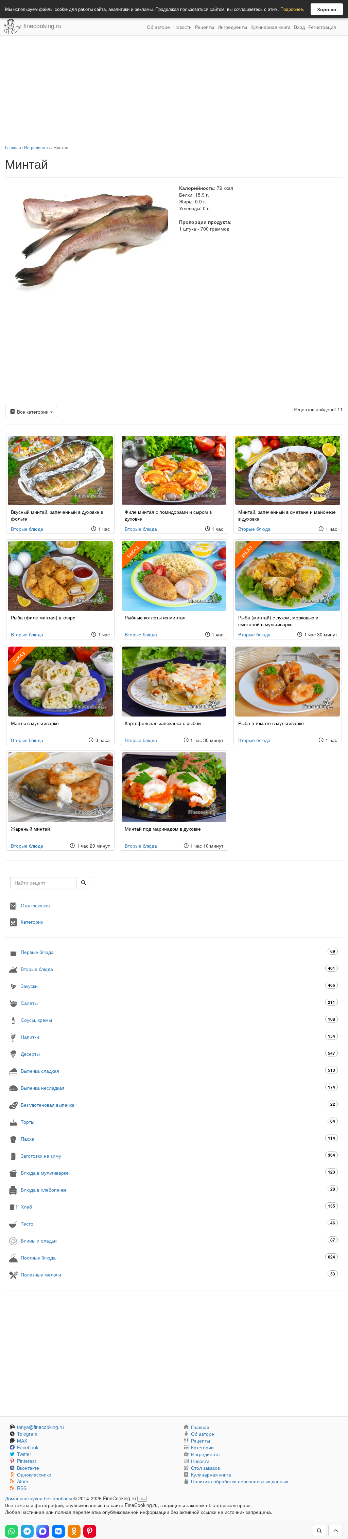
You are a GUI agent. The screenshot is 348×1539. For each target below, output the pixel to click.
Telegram (27, 1433)
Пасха (178, 1138)
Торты (178, 1121)
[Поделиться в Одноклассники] (74, 1531)
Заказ (132, 552)
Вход (299, 26)
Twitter (24, 1454)
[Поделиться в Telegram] (27, 1531)
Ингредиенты (232, 26)
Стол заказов (35, 905)
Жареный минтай (30, 828)
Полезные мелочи (178, 1274)
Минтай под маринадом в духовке (163, 828)
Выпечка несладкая (178, 1087)
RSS (22, 1488)
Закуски (178, 985)
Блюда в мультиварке (178, 1172)
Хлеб (178, 1206)
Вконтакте (28, 1467)
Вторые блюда (27, 528)
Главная (13, 147)
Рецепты (204, 26)
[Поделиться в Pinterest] (89, 1531)
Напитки (178, 1036)
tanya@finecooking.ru (40, 1427)
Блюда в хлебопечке (178, 1189)
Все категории (33, 411)
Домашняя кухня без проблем (38, 1498)
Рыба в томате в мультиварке (271, 723)
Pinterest (26, 1460)
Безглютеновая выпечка (178, 1104)
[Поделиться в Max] (42, 1531)
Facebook (27, 1447)
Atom (22, 1481)
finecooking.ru (42, 25)
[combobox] (43, 882)
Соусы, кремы (178, 1019)
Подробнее (291, 9)
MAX (22, 1440)
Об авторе (158, 26)
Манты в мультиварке (35, 723)
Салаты (178, 1002)
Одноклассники (34, 1474)
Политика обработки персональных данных (239, 1481)
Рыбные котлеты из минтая (155, 617)
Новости (182, 26)
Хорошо (326, 9)
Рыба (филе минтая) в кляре (43, 617)
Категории (32, 921)
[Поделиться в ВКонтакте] (58, 1531)
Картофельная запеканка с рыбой (163, 723)
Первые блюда (178, 951)
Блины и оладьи (178, 1240)
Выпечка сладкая (178, 1070)
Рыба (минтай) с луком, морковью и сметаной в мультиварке (278, 621)
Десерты (178, 1053)
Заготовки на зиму (178, 1155)
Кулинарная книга (270, 26)
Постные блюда (178, 1257)
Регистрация (322, 26)
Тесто (178, 1223)
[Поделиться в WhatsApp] (11, 1531)
